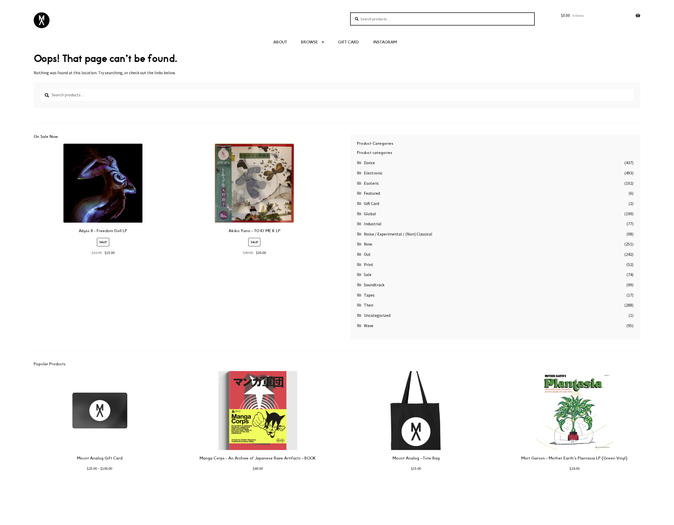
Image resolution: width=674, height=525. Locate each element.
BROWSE (309, 42)
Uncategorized (377, 315)
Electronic (373, 173)
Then (368, 305)
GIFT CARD (348, 42)
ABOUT (280, 42)
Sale (367, 274)
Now (368, 244)
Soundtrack (374, 284)
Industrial (372, 223)
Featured (372, 193)
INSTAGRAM (385, 42)
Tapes (369, 295)
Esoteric (371, 183)
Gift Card (371, 203)
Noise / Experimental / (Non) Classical (398, 234)
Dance (369, 162)
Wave (368, 325)
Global (370, 213)
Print (368, 264)
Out (367, 254)
